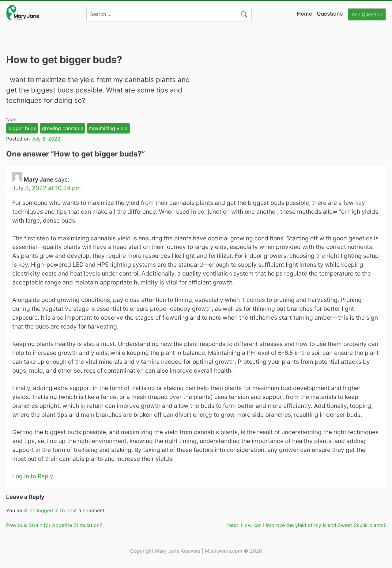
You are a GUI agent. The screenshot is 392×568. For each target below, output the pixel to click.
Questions (330, 13)
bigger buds (22, 128)
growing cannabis (62, 128)
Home (304, 13)
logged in (47, 510)
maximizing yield (108, 128)
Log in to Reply (32, 476)
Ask (367, 14)
